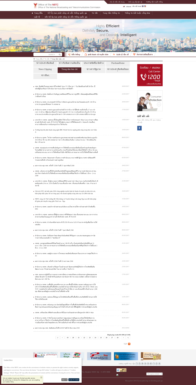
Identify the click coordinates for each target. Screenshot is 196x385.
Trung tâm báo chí (69, 69)
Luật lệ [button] (37, 16)
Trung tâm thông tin (111, 12)
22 (84, 337)
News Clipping (45, 69)
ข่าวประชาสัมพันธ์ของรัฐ (118, 69)
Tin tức (47, 59)
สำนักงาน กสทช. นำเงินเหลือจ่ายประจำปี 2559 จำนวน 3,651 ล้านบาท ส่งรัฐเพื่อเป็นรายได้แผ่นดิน (66, 223)
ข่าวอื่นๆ (45, 75)
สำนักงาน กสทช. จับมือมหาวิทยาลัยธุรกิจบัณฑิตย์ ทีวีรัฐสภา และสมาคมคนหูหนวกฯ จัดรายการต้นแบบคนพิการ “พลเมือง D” (65, 237)
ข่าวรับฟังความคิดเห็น (69, 63)
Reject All (64, 380)
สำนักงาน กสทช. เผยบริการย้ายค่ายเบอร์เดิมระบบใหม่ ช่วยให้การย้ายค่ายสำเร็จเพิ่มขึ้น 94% (65, 208)
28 (117, 337)
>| (128, 337)
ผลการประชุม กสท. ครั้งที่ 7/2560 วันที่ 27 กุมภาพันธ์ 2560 (54, 165)
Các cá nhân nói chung (117, 2)
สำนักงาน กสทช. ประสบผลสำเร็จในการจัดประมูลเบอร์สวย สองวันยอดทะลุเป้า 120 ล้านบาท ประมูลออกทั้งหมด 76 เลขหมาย (65, 103)
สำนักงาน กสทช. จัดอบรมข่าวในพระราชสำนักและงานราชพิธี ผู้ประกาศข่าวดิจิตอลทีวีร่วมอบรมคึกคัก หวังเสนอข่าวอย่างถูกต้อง (65, 159)
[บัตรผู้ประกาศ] (153, 356)
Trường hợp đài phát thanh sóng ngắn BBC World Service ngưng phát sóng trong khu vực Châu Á (66, 131)
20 (73, 337)
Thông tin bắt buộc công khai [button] (137, 12)
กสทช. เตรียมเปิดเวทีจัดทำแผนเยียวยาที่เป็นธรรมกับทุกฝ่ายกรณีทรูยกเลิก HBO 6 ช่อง (64, 312)
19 (67, 337)
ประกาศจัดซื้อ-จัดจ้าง (94, 63)
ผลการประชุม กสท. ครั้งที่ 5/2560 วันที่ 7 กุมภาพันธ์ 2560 (54, 230)
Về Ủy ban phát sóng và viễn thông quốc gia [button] (67, 12)
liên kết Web (136, 6)
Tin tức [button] (95, 12)
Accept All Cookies (74, 380)
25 (101, 337)
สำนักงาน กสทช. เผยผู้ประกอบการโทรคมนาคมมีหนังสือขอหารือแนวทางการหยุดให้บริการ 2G (66, 255)
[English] (145, 7)
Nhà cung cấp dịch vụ (135, 2)
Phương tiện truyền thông (154, 2)
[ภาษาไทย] (143, 7)
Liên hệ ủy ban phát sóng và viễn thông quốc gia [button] (66, 16)
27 (112, 337)
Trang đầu (38, 12)
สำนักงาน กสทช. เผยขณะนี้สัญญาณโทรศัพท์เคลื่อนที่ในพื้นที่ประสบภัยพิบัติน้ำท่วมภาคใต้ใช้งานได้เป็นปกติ (66, 298)
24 (95, 337)
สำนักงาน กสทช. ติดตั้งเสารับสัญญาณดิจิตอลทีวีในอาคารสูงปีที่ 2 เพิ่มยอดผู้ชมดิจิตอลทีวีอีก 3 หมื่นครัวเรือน (66, 95)
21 (79, 337)
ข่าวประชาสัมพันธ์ (45, 63)
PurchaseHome (117, 63)
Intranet (128, 6)
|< (57, 337)
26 (106, 337)
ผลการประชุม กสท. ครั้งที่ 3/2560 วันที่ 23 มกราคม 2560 (54, 261)
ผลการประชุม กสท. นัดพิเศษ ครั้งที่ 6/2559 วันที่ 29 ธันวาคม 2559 (57, 328)
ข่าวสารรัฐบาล (94, 69)
